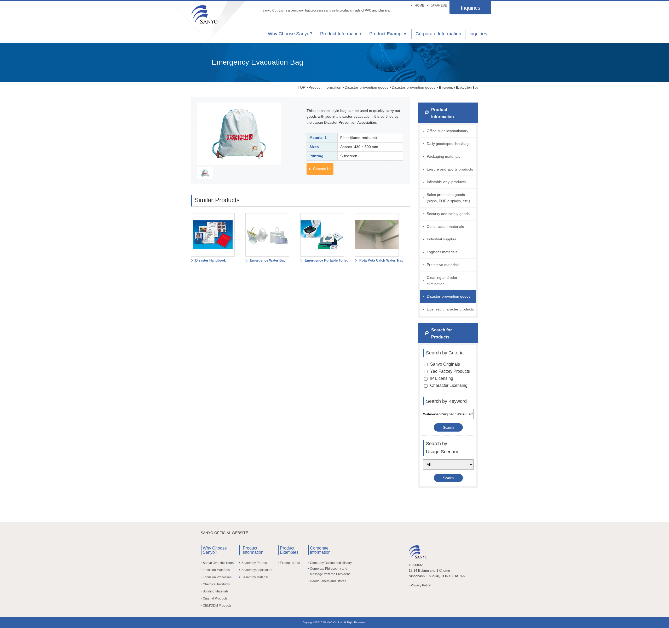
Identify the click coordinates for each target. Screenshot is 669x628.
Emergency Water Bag (267, 260)
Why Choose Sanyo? (290, 33)
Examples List (290, 563)
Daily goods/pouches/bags (448, 144)
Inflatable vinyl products (446, 182)
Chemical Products (216, 584)
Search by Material (254, 577)
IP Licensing (441, 378)
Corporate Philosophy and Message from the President (330, 571)
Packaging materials (443, 156)
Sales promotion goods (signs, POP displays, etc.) (448, 198)
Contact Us (322, 169)
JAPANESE (439, 5)
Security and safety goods (448, 214)
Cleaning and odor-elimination (443, 280)
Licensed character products (450, 309)
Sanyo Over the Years (218, 563)
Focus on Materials (216, 570)
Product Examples (388, 33)
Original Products (215, 598)
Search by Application (256, 570)
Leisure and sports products (450, 169)
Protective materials (443, 265)
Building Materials (215, 591)
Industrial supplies (442, 239)
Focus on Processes (217, 577)
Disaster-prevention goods (366, 87)
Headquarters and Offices (328, 581)
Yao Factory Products (450, 371)
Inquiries (470, 8)
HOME (419, 5)
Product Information (340, 33)
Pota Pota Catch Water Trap (380, 260)
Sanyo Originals (445, 364)
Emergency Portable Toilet (326, 260)
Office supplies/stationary (447, 131)
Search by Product (254, 563)
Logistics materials (442, 252)
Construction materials (445, 226)
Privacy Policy (421, 585)
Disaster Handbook (210, 260)
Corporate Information (438, 33)
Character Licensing (449, 385)
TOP (301, 87)
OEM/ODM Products (217, 605)
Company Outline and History (331, 563)
